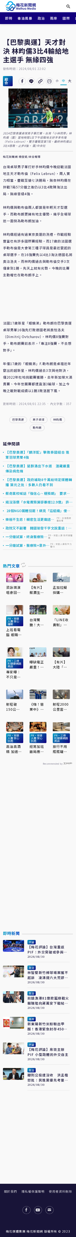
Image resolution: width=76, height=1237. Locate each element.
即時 (8, 18)
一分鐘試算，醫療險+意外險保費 (27, 545)
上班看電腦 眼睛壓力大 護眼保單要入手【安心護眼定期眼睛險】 (14, 632)
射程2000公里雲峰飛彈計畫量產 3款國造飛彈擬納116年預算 (61, 707)
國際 (66, 18)
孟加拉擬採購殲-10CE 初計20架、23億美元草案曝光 (61, 590)
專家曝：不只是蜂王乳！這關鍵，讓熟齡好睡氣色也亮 (13, 674)
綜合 (6, 81)
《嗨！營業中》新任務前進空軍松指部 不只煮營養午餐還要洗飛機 (38, 707)
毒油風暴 (25, 18)
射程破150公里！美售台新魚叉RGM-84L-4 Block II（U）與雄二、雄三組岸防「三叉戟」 (14, 707)
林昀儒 (57, 419)
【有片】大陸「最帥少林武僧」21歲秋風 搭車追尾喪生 (60, 664)
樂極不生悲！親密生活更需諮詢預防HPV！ (29, 519)
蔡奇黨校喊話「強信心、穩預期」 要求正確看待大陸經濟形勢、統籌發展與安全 (37, 493)
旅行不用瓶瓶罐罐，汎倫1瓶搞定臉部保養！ (61, 749)
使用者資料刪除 (60, 1191)
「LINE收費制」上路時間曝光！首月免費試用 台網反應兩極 (61, 622)
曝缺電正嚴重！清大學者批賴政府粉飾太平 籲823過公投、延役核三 (37, 664)
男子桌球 (39, 419)
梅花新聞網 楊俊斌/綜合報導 (22, 157)
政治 (41, 18)
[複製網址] (40, 81)
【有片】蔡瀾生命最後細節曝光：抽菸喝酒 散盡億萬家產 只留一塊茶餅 (37, 590)
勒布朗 (37, 428)
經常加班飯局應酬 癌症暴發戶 (37, 749)
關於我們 (10, 1191)
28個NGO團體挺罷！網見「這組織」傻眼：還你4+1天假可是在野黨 (36, 510)
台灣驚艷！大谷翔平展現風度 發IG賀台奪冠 (37, 622)
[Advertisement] (38, 857)
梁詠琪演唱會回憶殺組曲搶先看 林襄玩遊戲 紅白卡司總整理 (14, 590)
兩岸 (53, 18)
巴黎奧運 (18, 419)
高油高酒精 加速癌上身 (14, 749)
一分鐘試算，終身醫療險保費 (26, 536)
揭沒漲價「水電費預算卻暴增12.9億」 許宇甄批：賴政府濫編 (39, 502)
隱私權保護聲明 (33, 1191)
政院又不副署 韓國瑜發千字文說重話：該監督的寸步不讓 (38, 528)
